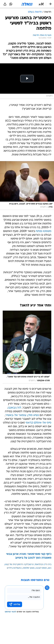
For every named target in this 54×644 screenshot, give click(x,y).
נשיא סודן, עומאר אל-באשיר (22, 415)
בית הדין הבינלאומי (43, 564)
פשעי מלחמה (28, 568)
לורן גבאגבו (14, 407)
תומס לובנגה (41, 568)
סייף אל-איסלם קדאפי (38, 422)
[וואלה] (27, 4)
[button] (41, 4)
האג (49, 568)
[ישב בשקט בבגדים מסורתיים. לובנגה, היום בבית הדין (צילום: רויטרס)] (27, 185)
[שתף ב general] (5, 4)
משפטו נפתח (43, 231)
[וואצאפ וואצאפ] (10, 4)
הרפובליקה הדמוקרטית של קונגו (19, 564)
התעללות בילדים (14, 568)
